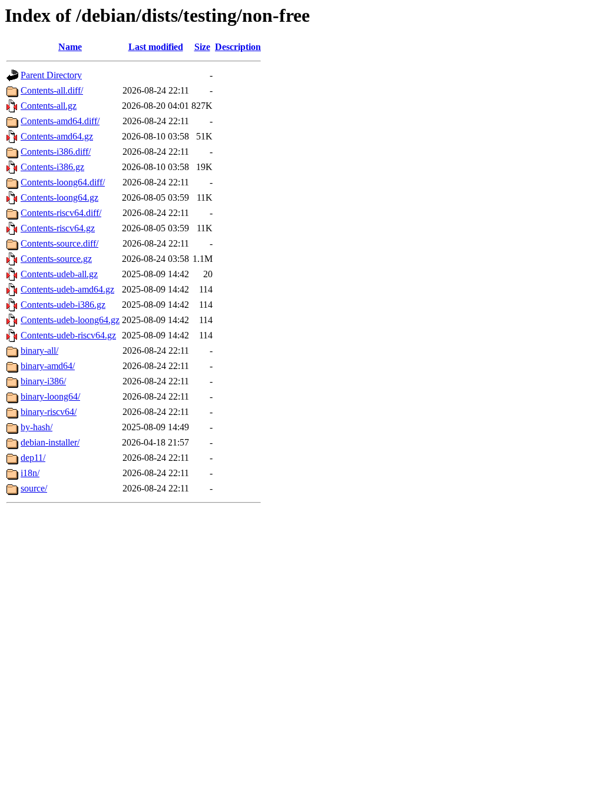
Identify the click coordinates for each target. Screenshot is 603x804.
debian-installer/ (50, 442)
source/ (34, 488)
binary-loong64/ (50, 396)
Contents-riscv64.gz (58, 228)
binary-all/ (39, 350)
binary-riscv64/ (49, 412)
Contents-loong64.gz (59, 197)
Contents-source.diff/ (59, 243)
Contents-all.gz (49, 106)
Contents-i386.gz (52, 167)
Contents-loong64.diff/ (63, 182)
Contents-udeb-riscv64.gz (68, 335)
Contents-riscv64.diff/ (61, 213)
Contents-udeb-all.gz (59, 274)
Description (238, 47)
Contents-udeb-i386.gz (63, 305)
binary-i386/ (43, 381)
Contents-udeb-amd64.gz (67, 289)
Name (70, 47)
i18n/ (30, 473)
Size (202, 47)
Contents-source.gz (56, 259)
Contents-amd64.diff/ (60, 121)
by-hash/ (36, 427)
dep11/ (33, 458)
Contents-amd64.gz (57, 136)
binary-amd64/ (48, 366)
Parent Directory (51, 75)
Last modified (155, 47)
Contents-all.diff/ (52, 90)
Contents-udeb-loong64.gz (70, 320)
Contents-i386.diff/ (56, 152)
